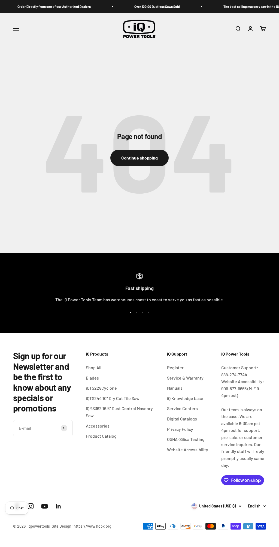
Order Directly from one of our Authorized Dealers (48, 6)
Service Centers (182, 408)
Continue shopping (139, 157)
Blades (92, 377)
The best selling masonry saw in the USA (246, 6)
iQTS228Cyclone (101, 387)
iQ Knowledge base (185, 398)
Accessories (98, 425)
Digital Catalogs (182, 418)
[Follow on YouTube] (44, 506)
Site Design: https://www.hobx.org (81, 526)
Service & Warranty (185, 377)
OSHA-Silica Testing (186, 439)
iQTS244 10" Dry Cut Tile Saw (113, 398)
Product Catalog (101, 435)
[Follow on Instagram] (30, 506)
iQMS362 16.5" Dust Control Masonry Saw (119, 412)
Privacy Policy (180, 429)
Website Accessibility (187, 449)
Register (175, 367)
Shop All (93, 367)
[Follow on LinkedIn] (58, 506)
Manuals (175, 387)
